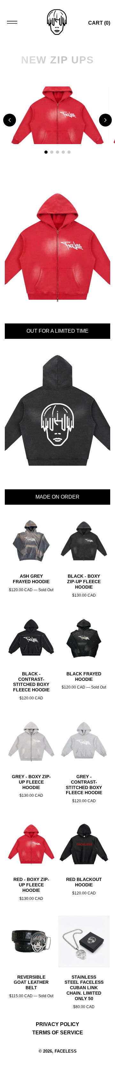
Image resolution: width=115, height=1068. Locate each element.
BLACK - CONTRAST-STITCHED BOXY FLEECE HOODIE (31, 681)
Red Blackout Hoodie (84, 882)
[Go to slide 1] (46, 152)
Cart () (99, 23)
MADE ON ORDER (57, 497)
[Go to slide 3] (57, 152)
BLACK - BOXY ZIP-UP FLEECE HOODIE (84, 582)
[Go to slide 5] (69, 152)
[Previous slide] (9, 120)
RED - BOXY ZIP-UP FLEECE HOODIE (31, 885)
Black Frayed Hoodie (83, 676)
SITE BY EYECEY (57, 1060)
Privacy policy (57, 1024)
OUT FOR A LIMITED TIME (57, 331)
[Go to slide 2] (51, 152)
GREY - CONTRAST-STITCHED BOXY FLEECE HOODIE (84, 784)
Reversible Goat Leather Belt (31, 982)
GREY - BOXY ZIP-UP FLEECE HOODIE (31, 782)
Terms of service (57, 1032)
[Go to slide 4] (63, 152)
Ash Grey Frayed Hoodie (31, 579)
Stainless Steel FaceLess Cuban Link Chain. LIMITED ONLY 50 (84, 987)
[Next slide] (105, 120)
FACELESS (66, 1051)
